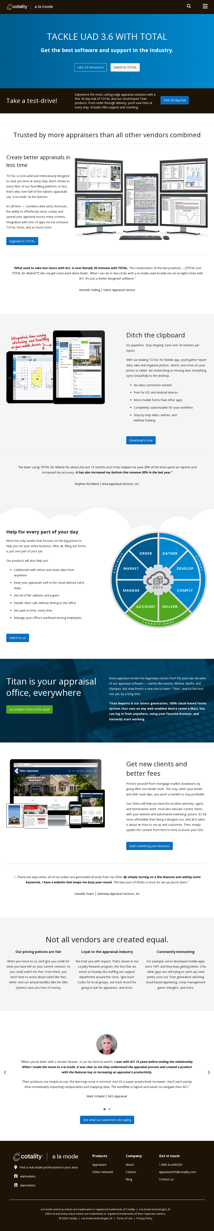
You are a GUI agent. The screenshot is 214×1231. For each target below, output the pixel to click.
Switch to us (17, 638)
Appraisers (99, 1165)
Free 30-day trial (175, 100)
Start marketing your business (149, 846)
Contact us (166, 1179)
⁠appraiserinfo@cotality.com (177, 1172)
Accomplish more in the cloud (29, 709)
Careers (131, 1172)
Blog (129, 1179)
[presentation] (5, 1071)
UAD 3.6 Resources (91, 67)
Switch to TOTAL (125, 67)
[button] (104, 1109)
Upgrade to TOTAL (22, 241)
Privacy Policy (144, 1218)
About (130, 1165)
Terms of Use (125, 1218)
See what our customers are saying (107, 1120)
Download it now (141, 440)
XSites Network (102, 1172)
